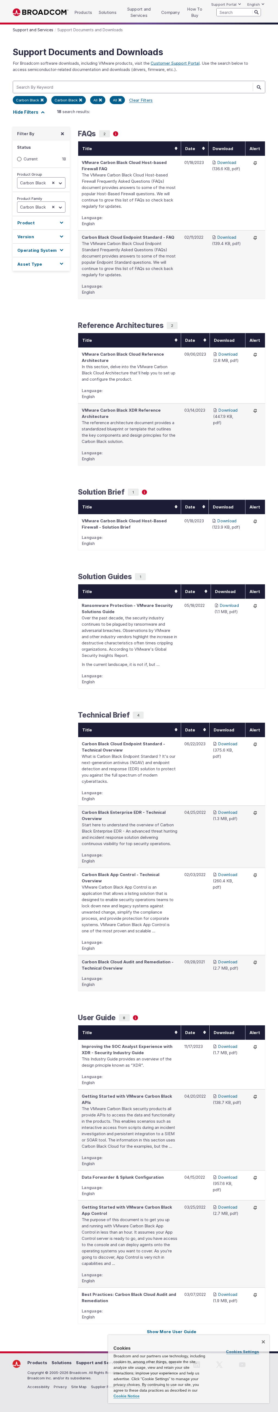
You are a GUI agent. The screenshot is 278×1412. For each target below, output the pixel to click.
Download (226, 162)
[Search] (256, 11)
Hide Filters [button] (26, 112)
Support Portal (224, 4)
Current (31, 159)
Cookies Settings (242, 1351)
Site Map (79, 1387)
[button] (41, 222)
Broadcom (40, 12)
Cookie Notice (126, 1396)
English (253, 4)
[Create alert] (255, 163)
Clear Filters (141, 100)
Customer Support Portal (175, 63)
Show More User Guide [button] (171, 1331)
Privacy (60, 1387)
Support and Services (99, 1362)
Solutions (62, 1362)
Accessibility (38, 1387)
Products (37, 1362)
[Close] (263, 1341)
